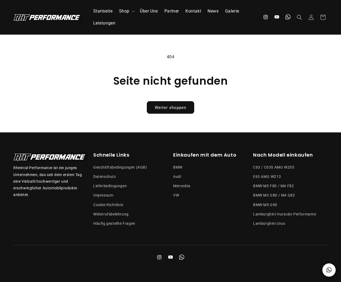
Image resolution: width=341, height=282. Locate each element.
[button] (126, 11)
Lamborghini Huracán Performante (284, 214)
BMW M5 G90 (265, 205)
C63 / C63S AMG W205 (273, 167)
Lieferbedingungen (110, 186)
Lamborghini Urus (269, 223)
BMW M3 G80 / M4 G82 (274, 195)
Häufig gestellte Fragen (114, 223)
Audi (177, 176)
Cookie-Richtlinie (108, 205)
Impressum (103, 195)
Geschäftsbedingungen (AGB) (120, 167)
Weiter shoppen (170, 107)
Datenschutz (104, 176)
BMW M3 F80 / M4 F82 (273, 186)
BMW (177, 167)
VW (176, 195)
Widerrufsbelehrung (111, 214)
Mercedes (181, 186)
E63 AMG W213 (267, 176)
